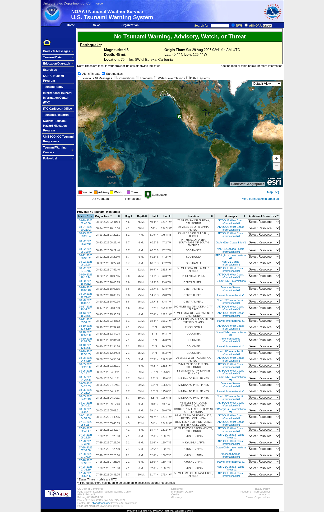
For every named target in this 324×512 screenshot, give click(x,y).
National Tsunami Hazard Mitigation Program (55, 125)
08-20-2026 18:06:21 (85, 301)
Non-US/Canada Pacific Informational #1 (231, 250)
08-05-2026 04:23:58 (85, 378)
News (97, 25)
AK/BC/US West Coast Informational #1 (231, 222)
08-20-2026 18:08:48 (85, 289)
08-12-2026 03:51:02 (85, 321)
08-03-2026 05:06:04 (85, 410)
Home (71, 25)
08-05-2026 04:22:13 (85, 397)
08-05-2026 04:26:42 (85, 372)
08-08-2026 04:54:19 (85, 359)
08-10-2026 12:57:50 (85, 333)
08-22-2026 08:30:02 (85, 257)
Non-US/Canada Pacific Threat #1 (231, 468)
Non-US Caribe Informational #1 (231, 263)
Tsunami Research (56, 114)
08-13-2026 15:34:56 (85, 314)
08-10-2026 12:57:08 (85, 340)
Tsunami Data (52, 57)
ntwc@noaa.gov (101, 503)
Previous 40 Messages (97, 78)
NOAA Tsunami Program (53, 78)
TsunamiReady (53, 86)
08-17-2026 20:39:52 (85, 308)
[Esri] (274, 181)
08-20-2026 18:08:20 (85, 295)
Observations (125, 78)
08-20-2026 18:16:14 (85, 276)
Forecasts (146, 78)
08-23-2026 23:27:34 (85, 234)
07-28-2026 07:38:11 (85, 442)
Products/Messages (56, 51)
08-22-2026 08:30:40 (85, 250)
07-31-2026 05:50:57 (85, 423)
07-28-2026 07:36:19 (85, 468)
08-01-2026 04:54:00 (85, 417)
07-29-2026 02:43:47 (85, 430)
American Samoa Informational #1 (231, 289)
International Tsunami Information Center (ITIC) (57, 97)
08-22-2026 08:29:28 (85, 263)
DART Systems (200, 78)
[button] (276, 159)
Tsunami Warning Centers (54, 150)
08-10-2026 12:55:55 (85, 353)
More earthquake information (260, 198)
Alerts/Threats (91, 73)
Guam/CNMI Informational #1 (231, 282)
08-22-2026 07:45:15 (85, 269)
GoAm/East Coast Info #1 (231, 242)
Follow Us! (50, 158)
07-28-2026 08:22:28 (85, 436)
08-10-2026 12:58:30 (85, 327)
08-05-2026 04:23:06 (85, 391)
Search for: (202, 25)
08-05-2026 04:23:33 (85, 385)
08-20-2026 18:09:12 (85, 282)
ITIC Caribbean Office (57, 108)
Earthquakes (114, 73)
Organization (130, 25)
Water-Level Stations (171, 78)
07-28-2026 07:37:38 (85, 449)
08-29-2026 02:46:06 (85, 222)
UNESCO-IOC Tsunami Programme (58, 139)
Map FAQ (273, 192)
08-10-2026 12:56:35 (85, 346)
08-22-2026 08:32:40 (85, 242)
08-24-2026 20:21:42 (85, 228)
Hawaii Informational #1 (231, 295)
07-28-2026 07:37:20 (85, 455)
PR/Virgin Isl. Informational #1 (230, 257)
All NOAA (255, 25)
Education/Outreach (56, 63)
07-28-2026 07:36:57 (85, 462)
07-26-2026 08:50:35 (85, 474)
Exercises (50, 69)
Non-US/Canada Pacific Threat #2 (231, 436)
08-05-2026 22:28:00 (85, 365)
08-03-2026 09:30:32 (85, 404)
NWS (239, 25)
